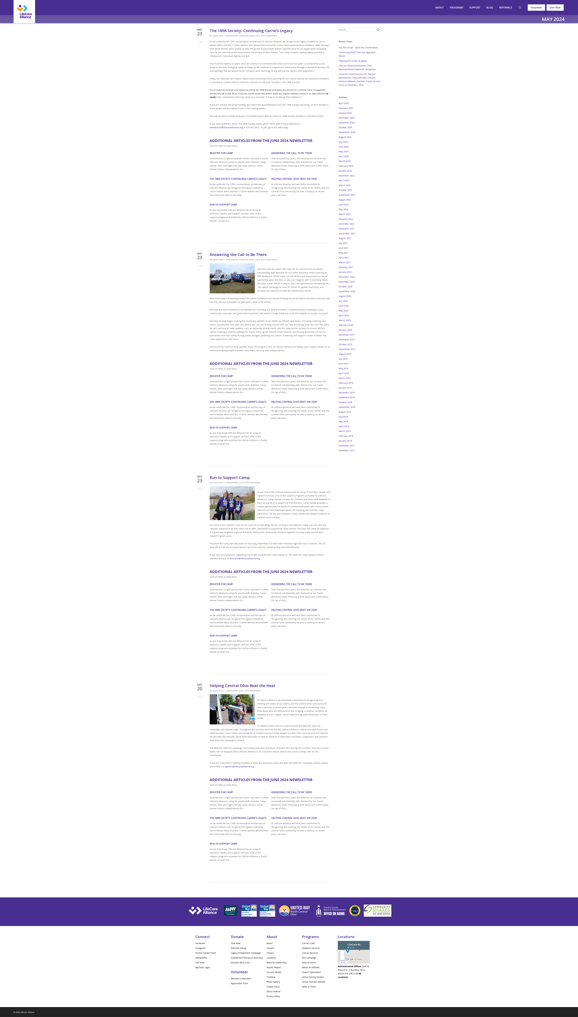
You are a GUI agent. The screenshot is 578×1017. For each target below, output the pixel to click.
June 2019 (344, 363)
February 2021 (346, 267)
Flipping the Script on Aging (353, 60)
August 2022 (345, 199)
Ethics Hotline (273, 991)
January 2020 (345, 329)
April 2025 (344, 103)
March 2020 (345, 320)
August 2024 (345, 137)
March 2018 (345, 431)
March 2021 (345, 262)
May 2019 (343, 368)
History (270, 952)
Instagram (200, 948)
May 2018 (343, 421)
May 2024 (343, 151)
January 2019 (345, 387)
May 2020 (343, 310)
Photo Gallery (273, 981)
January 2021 (345, 272)
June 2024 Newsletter (266, 35)
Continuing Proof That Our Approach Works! (357, 54)
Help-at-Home (309, 962)
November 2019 (347, 339)
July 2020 (343, 301)
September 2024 (347, 132)
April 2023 (344, 180)
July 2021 (343, 243)
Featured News (247, 35)
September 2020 (347, 291)
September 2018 (347, 407)
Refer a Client (309, 986)
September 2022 (347, 194)
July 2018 (343, 416)
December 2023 (346, 175)
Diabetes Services (311, 948)
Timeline (271, 977)
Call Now (199, 962)
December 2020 (346, 276)
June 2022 (344, 204)
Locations (271, 957)
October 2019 (345, 344)
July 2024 (343, 141)
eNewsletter (232, 35)
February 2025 (346, 108)
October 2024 (345, 127)
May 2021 (343, 252)
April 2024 (344, 156)
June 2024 (344, 146)
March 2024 (345, 161)
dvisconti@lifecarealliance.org (245, 558)
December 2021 (346, 223)
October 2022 (345, 190)
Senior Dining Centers (313, 977)
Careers (270, 948)
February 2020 (346, 325)
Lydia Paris (218, 35)
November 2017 (347, 450)
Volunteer (536, 7)
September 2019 (347, 349)
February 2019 (346, 382)
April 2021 (344, 257)
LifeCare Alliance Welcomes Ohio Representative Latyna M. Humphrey (357, 67)
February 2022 (346, 219)
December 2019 (346, 334)
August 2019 (345, 354)
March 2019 (345, 378)
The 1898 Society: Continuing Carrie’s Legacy (251, 30)
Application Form (239, 983)
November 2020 (347, 281)
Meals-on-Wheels (311, 967)
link (280, 127)
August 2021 (345, 238)
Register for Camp (221, 153)
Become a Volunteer (241, 978)
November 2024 (347, 122)
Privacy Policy (273, 996)
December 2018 (346, 392)
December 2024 (346, 117)
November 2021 (347, 228)
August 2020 (345, 296)
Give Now (555, 7)
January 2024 (345, 170)
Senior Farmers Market (313, 981)
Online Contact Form (205, 952)
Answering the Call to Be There (291, 153)
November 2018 (347, 397)
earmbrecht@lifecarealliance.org (226, 127)
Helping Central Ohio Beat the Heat (294, 178)
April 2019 (344, 373)
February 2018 (346, 436)
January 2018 (345, 440)
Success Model (274, 972)
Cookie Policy (273, 986)
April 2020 (344, 315)
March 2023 (345, 185)
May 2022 (343, 209)
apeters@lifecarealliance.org (239, 766)
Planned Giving (238, 948)
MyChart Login (202, 967)
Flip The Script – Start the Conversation (358, 47)
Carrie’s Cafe (308, 943)
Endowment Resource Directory (247, 957)
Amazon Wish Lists (240, 962)
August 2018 (345, 411)
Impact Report (274, 967)
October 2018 (345, 402)
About (270, 943)
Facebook (200, 943)
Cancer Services (310, 952)
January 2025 (345, 112)
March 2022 (345, 214)
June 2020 (344, 305)
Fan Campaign (309, 957)
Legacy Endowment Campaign (246, 952)
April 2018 (344, 426)
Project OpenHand (311, 972)
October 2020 (345, 286)
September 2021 (347, 233)
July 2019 (343, 358)
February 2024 (346, 166)
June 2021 (344, 247)
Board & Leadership (277, 962)
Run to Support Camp (223, 204)
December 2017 (346, 445)
